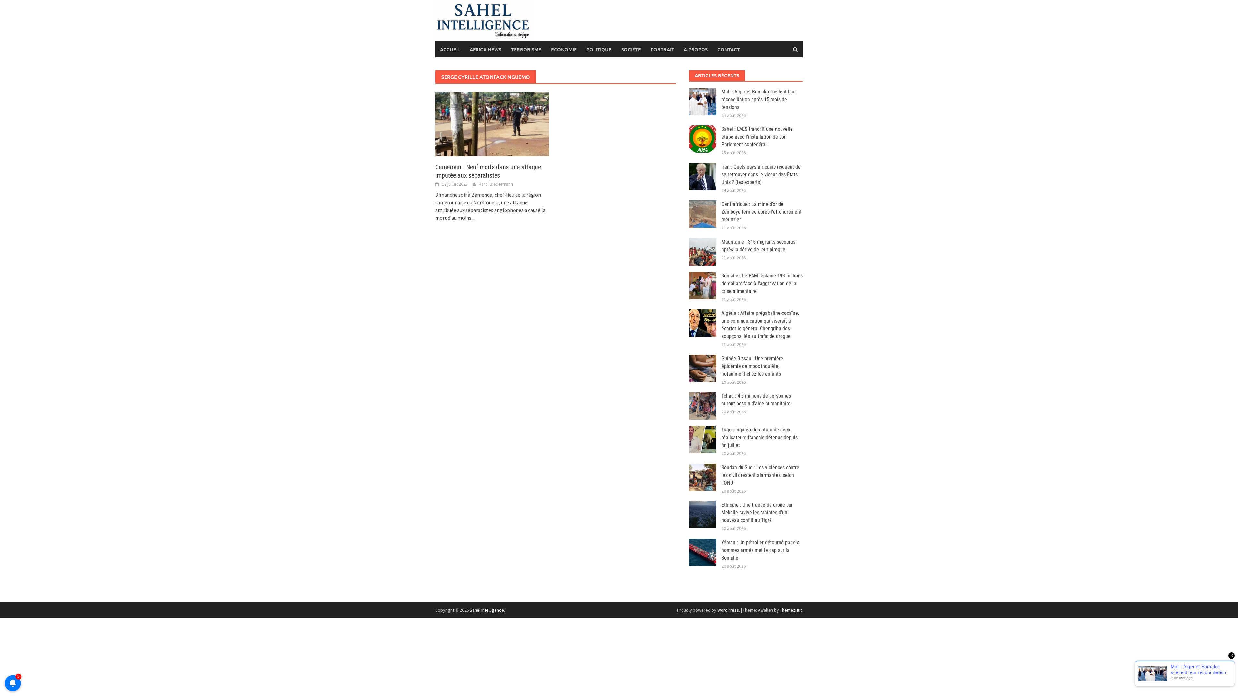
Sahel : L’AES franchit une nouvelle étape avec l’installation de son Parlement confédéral (757, 137)
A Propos (696, 49)
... (473, 218)
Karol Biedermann (496, 184)
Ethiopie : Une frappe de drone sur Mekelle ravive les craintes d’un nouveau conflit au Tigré (757, 512)
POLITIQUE (599, 49)
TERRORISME (526, 49)
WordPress (728, 610)
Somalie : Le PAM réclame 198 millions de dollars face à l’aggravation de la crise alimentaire (762, 283)
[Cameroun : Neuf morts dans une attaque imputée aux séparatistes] (492, 123)
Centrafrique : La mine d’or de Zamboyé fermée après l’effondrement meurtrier (761, 212)
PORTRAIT (662, 49)
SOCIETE (631, 49)
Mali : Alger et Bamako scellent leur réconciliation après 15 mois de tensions (759, 99)
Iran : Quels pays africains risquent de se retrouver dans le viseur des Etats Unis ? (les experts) (761, 174)
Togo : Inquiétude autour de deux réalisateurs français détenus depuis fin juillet (760, 437)
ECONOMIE (564, 49)
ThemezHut (791, 610)
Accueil (450, 49)
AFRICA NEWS (485, 49)
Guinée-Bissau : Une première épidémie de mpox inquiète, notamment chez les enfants (752, 366)
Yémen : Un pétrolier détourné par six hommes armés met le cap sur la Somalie (760, 550)
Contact (728, 49)
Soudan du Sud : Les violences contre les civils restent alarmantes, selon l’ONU (760, 475)
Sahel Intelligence (487, 610)
